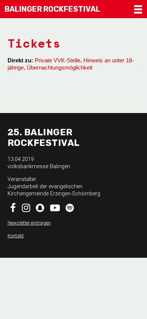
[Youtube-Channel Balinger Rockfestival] (55, 209)
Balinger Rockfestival (52, 9)
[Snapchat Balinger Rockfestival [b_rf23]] (40, 209)
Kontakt (16, 235)
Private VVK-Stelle (57, 60)
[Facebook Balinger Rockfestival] (13, 209)
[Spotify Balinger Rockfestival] (70, 209)
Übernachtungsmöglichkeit (59, 67)
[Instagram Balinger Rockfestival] (26, 209)
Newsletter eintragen (29, 223)
